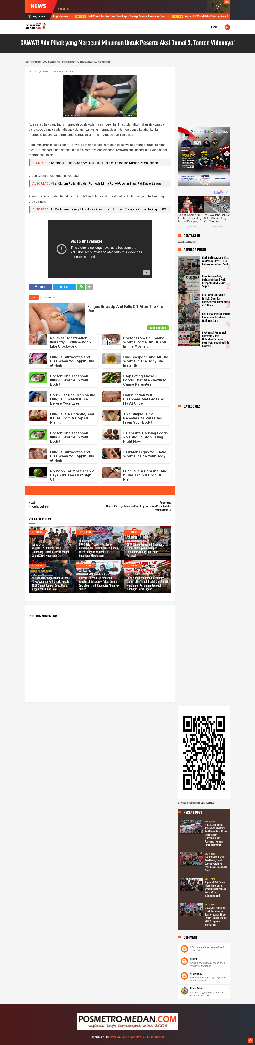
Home (214, 26)
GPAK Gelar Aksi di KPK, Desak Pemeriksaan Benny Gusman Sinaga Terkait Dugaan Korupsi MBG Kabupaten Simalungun (98, 550)
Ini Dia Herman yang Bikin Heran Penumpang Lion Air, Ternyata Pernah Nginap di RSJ (109, 209)
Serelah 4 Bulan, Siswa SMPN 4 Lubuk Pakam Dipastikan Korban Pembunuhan (104, 163)
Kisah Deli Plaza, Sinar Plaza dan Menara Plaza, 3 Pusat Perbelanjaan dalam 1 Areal (215, 261)
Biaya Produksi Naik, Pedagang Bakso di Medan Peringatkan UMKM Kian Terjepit (214, 281)
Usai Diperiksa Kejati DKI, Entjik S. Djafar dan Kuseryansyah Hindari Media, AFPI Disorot (216, 300)
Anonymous (196, 974)
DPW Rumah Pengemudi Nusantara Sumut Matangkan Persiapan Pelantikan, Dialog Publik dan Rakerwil (145, 550)
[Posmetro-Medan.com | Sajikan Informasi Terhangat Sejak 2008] (127, 1029)
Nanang (193, 959)
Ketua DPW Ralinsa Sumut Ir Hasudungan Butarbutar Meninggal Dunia (216, 317)
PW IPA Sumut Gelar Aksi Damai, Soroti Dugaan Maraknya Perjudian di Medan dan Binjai (110, 16)
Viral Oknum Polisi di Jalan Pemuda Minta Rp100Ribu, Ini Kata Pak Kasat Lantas (106, 183)
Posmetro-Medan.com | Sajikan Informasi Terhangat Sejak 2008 (135, 1037)
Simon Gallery (196, 988)
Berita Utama (49, 298)
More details (158, 327)
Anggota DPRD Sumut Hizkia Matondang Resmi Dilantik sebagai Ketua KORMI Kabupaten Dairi (211, 16)
